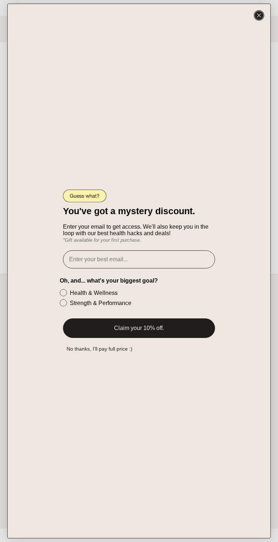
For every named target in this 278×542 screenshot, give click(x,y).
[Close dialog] (259, 15)
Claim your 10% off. (139, 328)
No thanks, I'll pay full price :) (99, 349)
